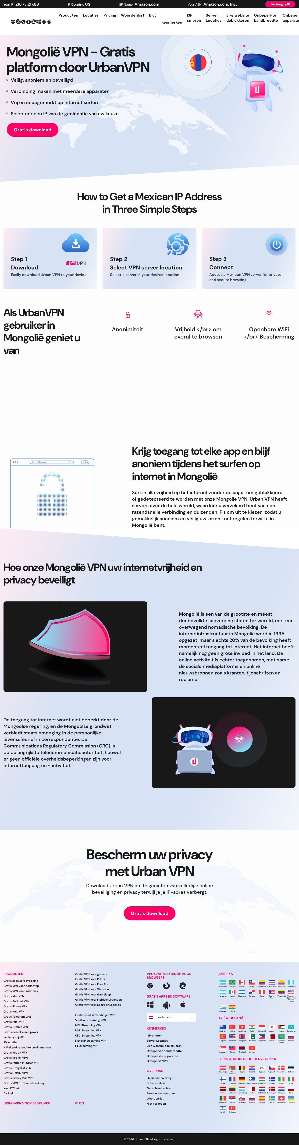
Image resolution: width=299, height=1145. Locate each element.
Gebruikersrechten (159, 1088)
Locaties (91, 15)
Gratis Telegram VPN (17, 1017)
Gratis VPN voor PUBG (90, 979)
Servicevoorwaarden (161, 1093)
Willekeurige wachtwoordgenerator (27, 1047)
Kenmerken (156, 1028)
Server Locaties (214, 18)
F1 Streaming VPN (87, 1046)
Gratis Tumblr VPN (16, 1027)
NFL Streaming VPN (88, 1025)
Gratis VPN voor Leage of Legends (98, 1005)
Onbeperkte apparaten (162, 1056)
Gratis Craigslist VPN (17, 1068)
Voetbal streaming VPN (90, 1020)
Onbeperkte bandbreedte (266, 18)
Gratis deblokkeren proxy (21, 1032)
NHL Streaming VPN (88, 1030)
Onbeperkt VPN (157, 1061)
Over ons (155, 1071)
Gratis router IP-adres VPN (21, 1063)
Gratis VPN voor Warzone (92, 989)
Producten (68, 15)
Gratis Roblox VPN (16, 1058)
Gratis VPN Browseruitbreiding (24, 1083)
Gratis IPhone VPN (16, 1006)
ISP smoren (194, 18)
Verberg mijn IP (14, 1037)
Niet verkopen (156, 1104)
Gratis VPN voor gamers (91, 974)
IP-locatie (10, 1042)
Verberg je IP (280, 4)
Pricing (109, 15)
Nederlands (165, 1017)
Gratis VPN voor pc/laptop (21, 986)
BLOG (79, 1103)
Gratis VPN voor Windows (21, 991)
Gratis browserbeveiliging (21, 981)
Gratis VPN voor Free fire (91, 984)
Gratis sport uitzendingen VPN (95, 1015)
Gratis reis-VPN (14, 1022)
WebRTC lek (12, 1088)
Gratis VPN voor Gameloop (93, 994)
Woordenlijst (132, 15)
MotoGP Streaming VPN (91, 1041)
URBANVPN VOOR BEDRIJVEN (27, 1103)
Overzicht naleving (159, 1078)
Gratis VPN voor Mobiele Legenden (98, 1000)
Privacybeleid (156, 1083)
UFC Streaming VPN (88, 1035)
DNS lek (9, 1093)
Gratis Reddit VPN (16, 1052)
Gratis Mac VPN (14, 996)
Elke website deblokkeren (237, 18)
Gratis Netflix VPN (16, 1073)
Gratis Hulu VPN (14, 1011)
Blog (153, 15)
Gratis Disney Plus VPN (19, 1078)
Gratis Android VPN (16, 1001)
